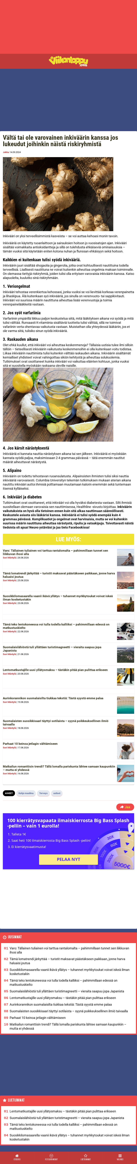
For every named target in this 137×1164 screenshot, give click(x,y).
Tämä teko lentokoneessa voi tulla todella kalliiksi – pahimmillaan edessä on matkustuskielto (56, 626)
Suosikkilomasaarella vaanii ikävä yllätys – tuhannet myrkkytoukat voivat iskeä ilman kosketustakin (58, 597)
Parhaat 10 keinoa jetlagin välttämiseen (30, 743)
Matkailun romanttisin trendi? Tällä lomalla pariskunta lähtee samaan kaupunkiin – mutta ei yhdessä (59, 768)
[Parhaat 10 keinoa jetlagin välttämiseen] (125, 750)
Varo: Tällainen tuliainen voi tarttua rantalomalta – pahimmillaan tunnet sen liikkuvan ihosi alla (55, 552)
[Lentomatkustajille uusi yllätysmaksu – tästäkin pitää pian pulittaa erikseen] (125, 676)
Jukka (6, 152)
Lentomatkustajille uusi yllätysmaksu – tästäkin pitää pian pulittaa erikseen (55, 670)
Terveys (43, 793)
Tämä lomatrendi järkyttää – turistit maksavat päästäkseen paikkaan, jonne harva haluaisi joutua (59, 575)
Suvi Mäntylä (9, 557)
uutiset (56, 793)
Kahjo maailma (26, 793)
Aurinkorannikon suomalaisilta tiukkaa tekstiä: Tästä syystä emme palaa (53, 698)
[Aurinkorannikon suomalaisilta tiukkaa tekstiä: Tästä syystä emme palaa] (125, 705)
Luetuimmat (16, 1100)
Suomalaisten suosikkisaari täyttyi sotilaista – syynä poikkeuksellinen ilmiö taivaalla (55, 722)
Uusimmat (15, 937)
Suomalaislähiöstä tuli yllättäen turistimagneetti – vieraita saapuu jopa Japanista (52, 648)
